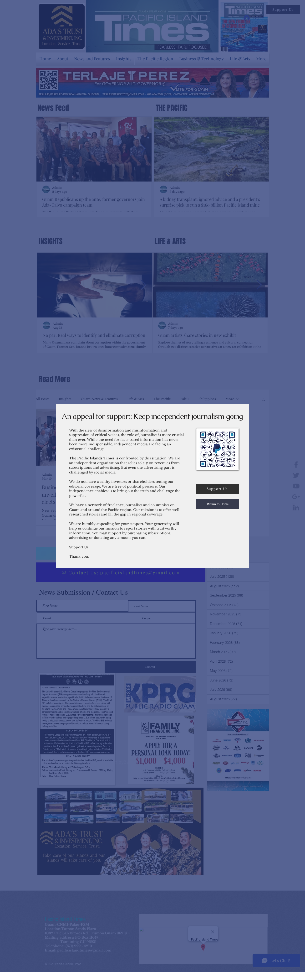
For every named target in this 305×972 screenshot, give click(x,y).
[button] (217, 504)
